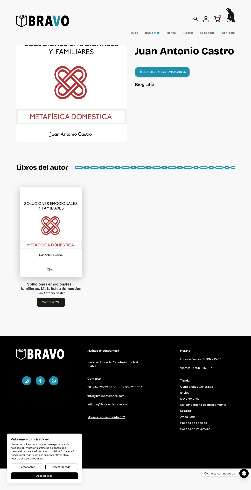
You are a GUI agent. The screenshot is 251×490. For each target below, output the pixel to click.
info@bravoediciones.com (105, 396)
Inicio (134, 32)
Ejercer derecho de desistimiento (203, 405)
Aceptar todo (44, 475)
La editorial (207, 32)
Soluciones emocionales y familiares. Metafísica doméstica (50, 286)
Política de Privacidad (195, 429)
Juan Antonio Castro (51, 293)
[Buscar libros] (195, 18)
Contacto (228, 32)
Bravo (152, 32)
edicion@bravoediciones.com (108, 404)
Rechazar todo (62, 467)
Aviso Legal (188, 417)
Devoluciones (189, 398)
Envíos (184, 392)
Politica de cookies (193, 423)
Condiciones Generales (196, 387)
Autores (188, 32)
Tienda (171, 32)
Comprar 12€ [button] (51, 302)
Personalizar (27, 467)
